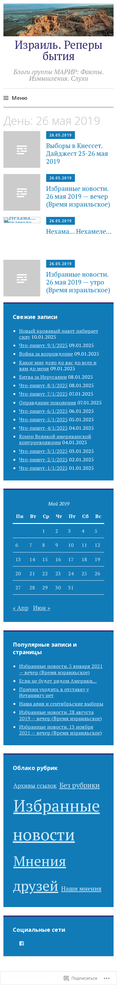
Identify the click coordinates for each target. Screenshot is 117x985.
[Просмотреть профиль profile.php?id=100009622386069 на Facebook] (21, 943)
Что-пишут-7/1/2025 (43, 393)
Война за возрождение (46, 353)
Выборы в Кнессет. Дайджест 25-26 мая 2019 (77, 153)
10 (71, 544)
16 (58, 559)
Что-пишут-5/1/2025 (43, 419)
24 (71, 573)
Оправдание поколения (47, 402)
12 (97, 544)
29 (45, 587)
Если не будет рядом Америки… (58, 680)
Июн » (41, 608)
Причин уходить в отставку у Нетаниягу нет (54, 692)
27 (18, 587)
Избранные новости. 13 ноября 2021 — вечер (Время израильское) (60, 729)
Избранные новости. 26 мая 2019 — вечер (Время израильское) (78, 196)
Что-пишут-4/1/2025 (43, 427)
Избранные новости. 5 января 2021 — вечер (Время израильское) (61, 669)
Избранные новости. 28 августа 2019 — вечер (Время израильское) (60, 715)
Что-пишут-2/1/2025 (43, 459)
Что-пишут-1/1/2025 (43, 467)
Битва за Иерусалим (43, 376)
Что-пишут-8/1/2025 (43, 385)
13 (18, 559)
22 (45, 573)
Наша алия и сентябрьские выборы (61, 703)
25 (84, 573)
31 (71, 587)
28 (32, 587)
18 (84, 559)
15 (45, 559)
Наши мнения (81, 888)
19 (97, 559)
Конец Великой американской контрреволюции (55, 439)
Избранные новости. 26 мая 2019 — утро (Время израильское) (78, 282)
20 (18, 573)
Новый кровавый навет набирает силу (58, 333)
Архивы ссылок (34, 785)
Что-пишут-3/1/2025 (43, 451)
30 (58, 587)
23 (58, 573)
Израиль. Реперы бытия (58, 50)
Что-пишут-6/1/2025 (43, 411)
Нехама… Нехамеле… (79, 231)
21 (32, 573)
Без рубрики (79, 785)
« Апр (20, 608)
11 (84, 544)
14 (32, 559)
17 (71, 559)
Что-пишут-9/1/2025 (43, 345)
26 (97, 573)
